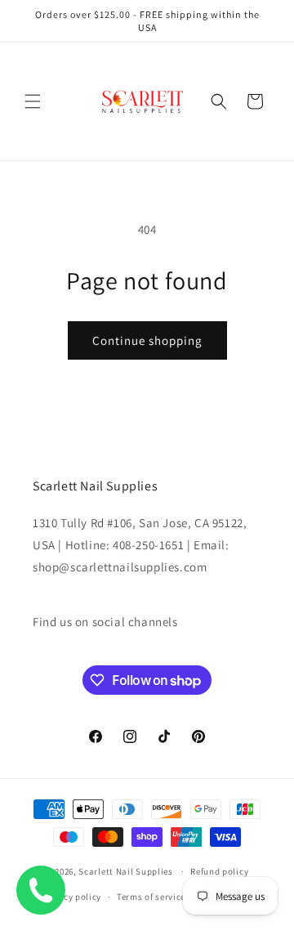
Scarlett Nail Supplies (125, 871)
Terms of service (151, 896)
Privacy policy (71, 896)
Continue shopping (147, 340)
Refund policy (219, 871)
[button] (33, 101)
